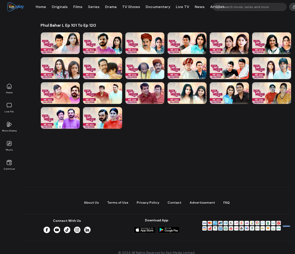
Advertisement (202, 202)
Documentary (158, 6)
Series (94, 6)
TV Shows (131, 6)
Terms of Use (117, 202)
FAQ (226, 202)
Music (9, 149)
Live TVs (9, 111)
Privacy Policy (148, 202)
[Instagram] (77, 230)
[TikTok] (67, 230)
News (200, 6)
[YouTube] (57, 230)
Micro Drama (9, 130)
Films (78, 6)
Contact (174, 202)
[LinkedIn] (87, 230)
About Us (91, 202)
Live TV (182, 6)
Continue (9, 168)
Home (9, 92)
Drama (111, 6)
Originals (60, 6)
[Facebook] (47, 230)
